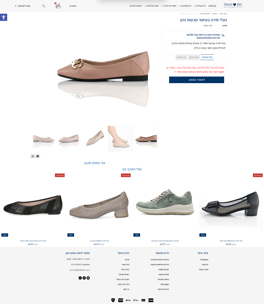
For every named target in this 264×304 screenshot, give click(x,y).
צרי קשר (126, 289)
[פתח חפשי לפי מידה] (162, 6)
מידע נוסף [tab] (194, 57)
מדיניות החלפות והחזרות (160, 259)
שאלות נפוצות (164, 274)
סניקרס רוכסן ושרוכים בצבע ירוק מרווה (165, 241)
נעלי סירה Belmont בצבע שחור (231, 241)
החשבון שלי (204, 259)
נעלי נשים (125, 264)
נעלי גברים (125, 269)
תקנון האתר (164, 284)
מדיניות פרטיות (163, 289)
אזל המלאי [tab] (207, 57)
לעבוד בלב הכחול (122, 279)
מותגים (214, 13)
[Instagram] (84, 278)
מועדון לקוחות (164, 269)
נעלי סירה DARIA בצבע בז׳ (99, 241)
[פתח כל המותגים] (180, 6)
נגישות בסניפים (163, 279)
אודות (127, 259)
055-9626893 (76, 264)
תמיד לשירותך (24, 5)
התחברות (72, 6)
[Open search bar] (43, 6)
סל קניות (205, 264)
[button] (3, 17)
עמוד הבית (223, 13)
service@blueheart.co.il (80, 270)
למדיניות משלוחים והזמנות (208, 37)
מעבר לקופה (203, 269)
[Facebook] (88, 278)
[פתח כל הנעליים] (195, 6)
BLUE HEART (205, 13)
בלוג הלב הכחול (123, 284)
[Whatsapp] (80, 278)
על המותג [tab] (181, 57)
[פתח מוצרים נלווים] (145, 6)
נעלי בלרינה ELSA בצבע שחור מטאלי (33, 241)
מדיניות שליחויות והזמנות (160, 264)
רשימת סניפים (124, 274)
